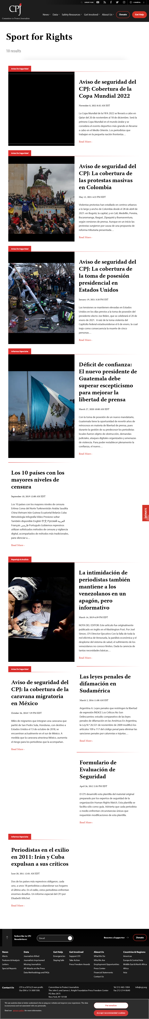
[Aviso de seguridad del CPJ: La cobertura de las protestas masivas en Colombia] (107, 199)
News (5, 951)
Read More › (85, 142)
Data (26, 951)
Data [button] (55, 14)
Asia (125, 972)
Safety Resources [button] (71, 14)
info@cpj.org (141, 987)
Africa (125, 968)
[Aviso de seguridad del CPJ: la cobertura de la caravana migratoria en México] (40, 714)
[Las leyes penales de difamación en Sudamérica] (109, 707)
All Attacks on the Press (34, 968)
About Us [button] (107, 14)
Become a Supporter (114, 937)
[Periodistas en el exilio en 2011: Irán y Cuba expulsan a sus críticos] (40, 876)
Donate (123, 14)
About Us (99, 951)
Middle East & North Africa (135, 964)
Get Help (139, 14)
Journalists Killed (31, 956)
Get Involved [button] (91, 14)
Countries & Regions (134, 951)
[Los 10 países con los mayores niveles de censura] (40, 507)
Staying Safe (58, 960)
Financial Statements (103, 972)
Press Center (99, 968)
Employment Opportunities (106, 964)
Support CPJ (74, 956)
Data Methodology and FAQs (36, 972)
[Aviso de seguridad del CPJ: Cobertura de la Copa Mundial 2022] (107, 109)
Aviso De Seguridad (19, 68)
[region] (74, 1009)
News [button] (46, 14)
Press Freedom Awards (79, 964)
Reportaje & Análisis (20, 559)
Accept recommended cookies (111, 1013)
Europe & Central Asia (133, 960)
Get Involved (76, 951)
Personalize (111, 1005)
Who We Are (99, 960)
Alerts (5, 956)
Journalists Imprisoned (34, 960)
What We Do (99, 956)
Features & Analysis (11, 960)
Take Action (74, 960)
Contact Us (99, 976)
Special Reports (9, 968)
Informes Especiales (19, 351)
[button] (144, 2)
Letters (5, 964)
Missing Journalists (32, 964)
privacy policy (18, 1010)
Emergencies (59, 956)
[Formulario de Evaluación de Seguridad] (109, 790)
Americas (127, 956)
